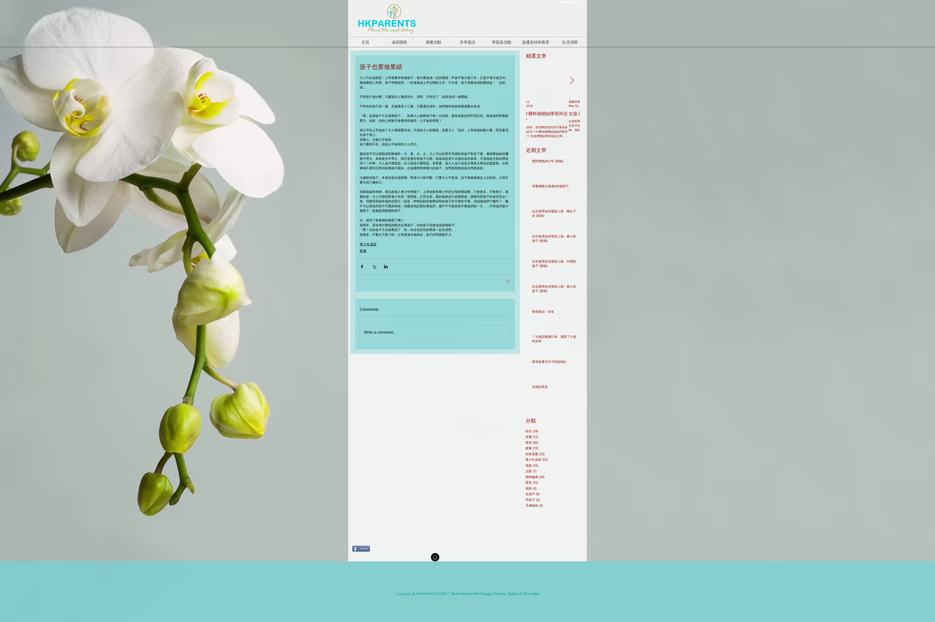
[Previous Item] (534, 81)
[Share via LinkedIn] (385, 266)
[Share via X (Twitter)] (374, 266)
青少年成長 (368, 244)
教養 (363, 251)
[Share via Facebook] (362, 266)
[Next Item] (572, 81)
